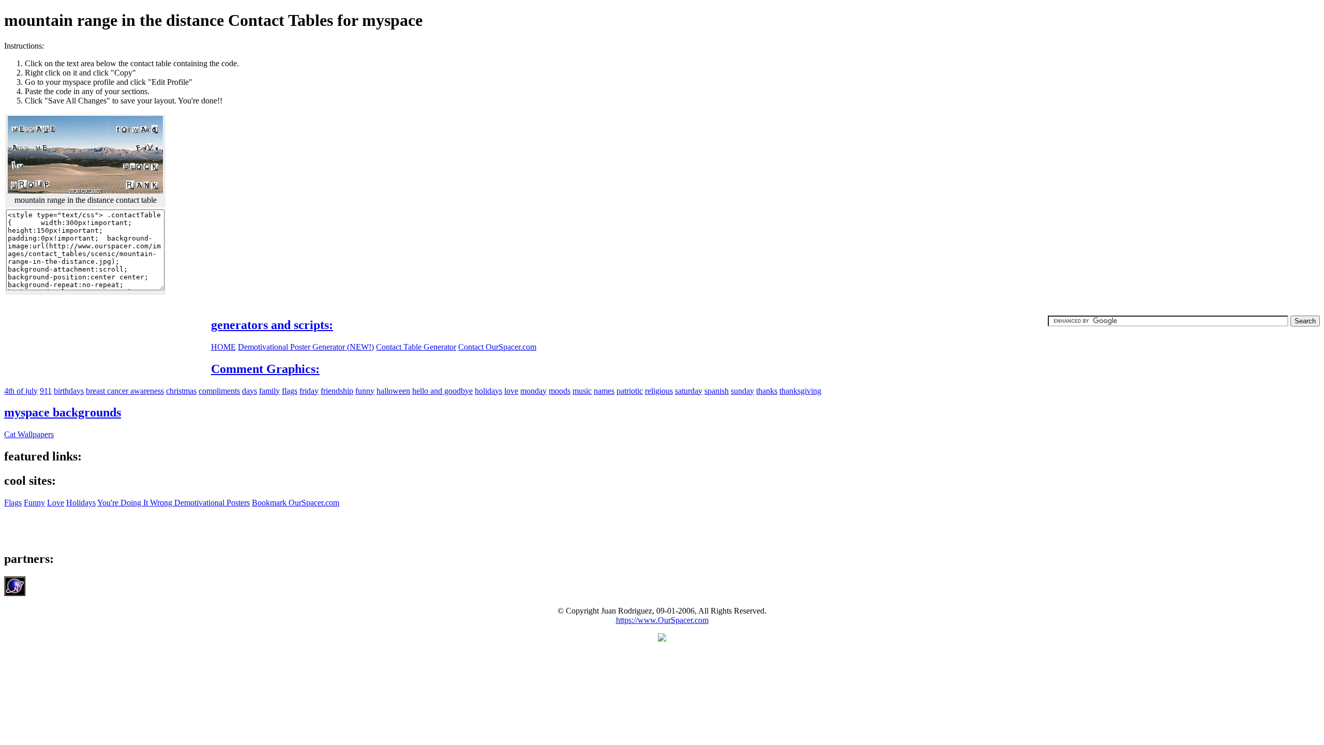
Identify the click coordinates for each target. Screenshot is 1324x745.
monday (533, 390)
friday (309, 390)
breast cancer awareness (125, 390)
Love (55, 502)
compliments (219, 390)
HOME (223, 346)
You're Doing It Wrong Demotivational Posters (173, 502)
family (269, 390)
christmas (181, 390)
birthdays (69, 390)
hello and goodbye (442, 390)
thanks (766, 390)
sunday (742, 390)
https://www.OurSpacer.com (662, 620)
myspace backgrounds (62, 412)
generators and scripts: (272, 325)
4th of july (21, 390)
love (511, 390)
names (604, 390)
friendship (337, 390)
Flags (13, 502)
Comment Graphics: (265, 369)
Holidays (81, 502)
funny (364, 390)
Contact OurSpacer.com (497, 346)
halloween (393, 390)
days (249, 390)
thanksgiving (800, 390)
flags (289, 390)
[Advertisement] (1233, 113)
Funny (34, 502)
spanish (716, 390)
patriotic (629, 390)
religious (659, 390)
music (582, 390)
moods (559, 390)
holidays (488, 390)
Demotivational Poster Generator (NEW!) (306, 346)
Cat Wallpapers (29, 434)
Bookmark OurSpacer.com (295, 502)
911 (46, 390)
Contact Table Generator (416, 346)
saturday (688, 390)
